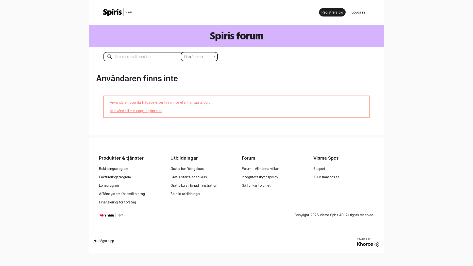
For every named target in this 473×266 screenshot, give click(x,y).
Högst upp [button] (106, 241)
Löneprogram (109, 185)
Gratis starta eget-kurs (188, 177)
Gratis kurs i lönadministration (193, 185)
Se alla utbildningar (185, 194)
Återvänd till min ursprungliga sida (136, 111)
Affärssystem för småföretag (122, 194)
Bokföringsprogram (113, 168)
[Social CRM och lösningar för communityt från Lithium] (368, 242)
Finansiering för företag (117, 202)
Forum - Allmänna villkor (260, 168)
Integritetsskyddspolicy (260, 177)
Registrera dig (332, 12)
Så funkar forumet (256, 185)
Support (319, 168)
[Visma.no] (117, 12)
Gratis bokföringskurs (187, 168)
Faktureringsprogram (115, 177)
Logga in (358, 12)
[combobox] (156, 56)
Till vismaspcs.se (326, 177)
